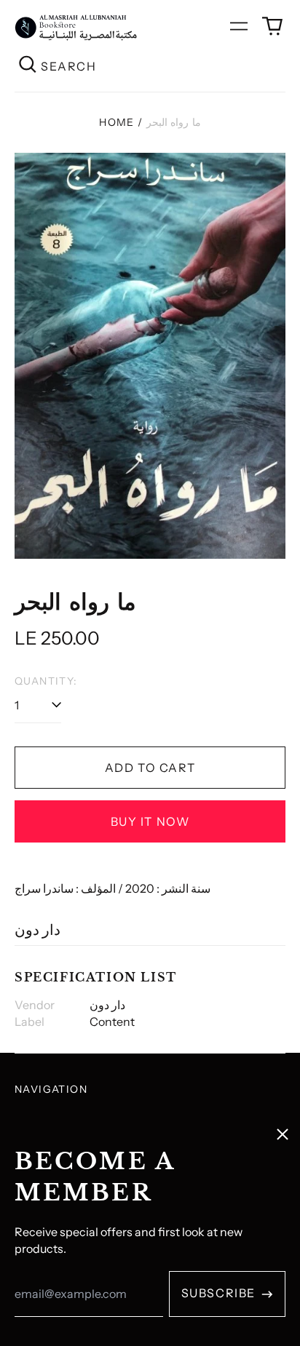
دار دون (37, 930)
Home (117, 122)
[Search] (28, 66)
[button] (272, 26)
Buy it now (150, 821)
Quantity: (46, 681)
